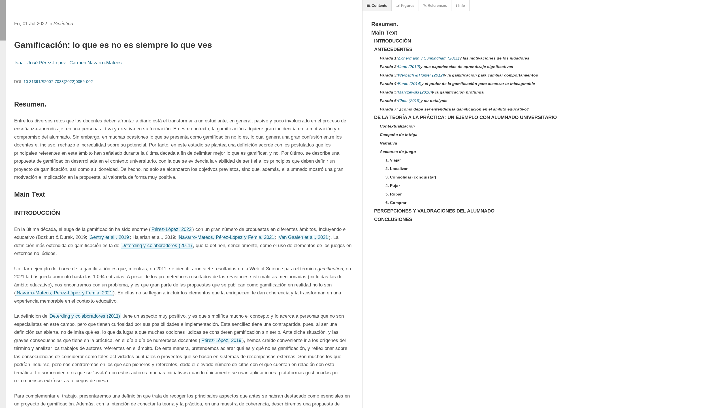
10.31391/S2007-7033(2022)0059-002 (58, 81)
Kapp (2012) (409, 66)
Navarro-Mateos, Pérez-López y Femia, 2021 (226, 237)
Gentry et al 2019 (109, 237)
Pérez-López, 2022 (171, 229)
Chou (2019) (409, 100)
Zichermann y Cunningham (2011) (428, 58)
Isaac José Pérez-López (40, 62)
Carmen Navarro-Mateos (95, 62)
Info (461, 5)
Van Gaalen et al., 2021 (303, 237)
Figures (407, 5)
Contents (378, 5)
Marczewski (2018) (415, 92)
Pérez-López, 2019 (221, 340)
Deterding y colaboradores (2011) (156, 245)
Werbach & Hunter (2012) (421, 75)
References (437, 5)
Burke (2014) (409, 83)
